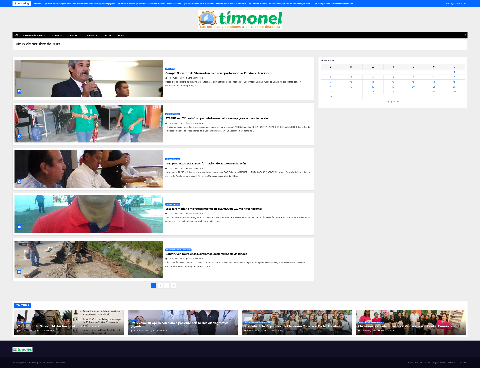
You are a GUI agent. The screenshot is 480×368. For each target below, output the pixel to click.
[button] (465, 35)
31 (351, 96)
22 (454, 87)
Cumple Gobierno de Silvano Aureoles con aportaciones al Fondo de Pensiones (218, 73)
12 (393, 82)
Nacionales (74, 35)
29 (454, 91)
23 (330, 91)
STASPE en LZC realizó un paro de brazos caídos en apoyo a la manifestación (216, 118)
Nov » (397, 102)
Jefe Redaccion (195, 78)
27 (413, 91)
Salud (107, 35)
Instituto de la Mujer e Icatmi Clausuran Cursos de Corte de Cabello (293, 326)
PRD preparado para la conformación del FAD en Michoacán (205, 163)
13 (413, 82)
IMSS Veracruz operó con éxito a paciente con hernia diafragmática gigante (179, 324)
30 (330, 96)
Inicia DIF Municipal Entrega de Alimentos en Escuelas (436, 363)
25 (373, 91)
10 (351, 82)
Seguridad (92, 35)
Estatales (57, 35)
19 (393, 87)
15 (454, 82)
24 (351, 91)
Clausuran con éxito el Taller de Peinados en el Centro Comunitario (407, 326)
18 (373, 87)
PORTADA (464, 363)
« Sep (389, 102)
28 (434, 91)
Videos (120, 35)
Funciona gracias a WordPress (24, 363)
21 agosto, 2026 (27, 331)
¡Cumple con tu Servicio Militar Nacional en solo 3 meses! (58, 326)
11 (373, 82)
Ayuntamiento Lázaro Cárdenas (178, 249)
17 (351, 87)
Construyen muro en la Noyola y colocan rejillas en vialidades (206, 254)
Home (410, 363)
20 (413, 87)
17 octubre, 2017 (176, 78)
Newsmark (48, 363)
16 (331, 87)
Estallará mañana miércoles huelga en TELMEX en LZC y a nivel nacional (213, 208)
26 (393, 91)
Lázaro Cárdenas (33, 35)
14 (434, 82)
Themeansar (60, 363)
